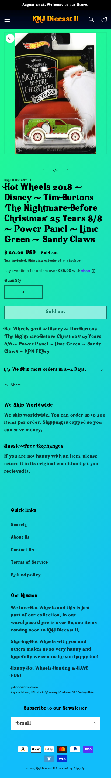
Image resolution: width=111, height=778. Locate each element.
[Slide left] (43, 171)
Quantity (12, 281)
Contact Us (22, 550)
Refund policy (25, 575)
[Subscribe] (94, 723)
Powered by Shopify (70, 768)
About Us (20, 537)
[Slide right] (68, 171)
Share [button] (16, 384)
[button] (7, 19)
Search (18, 525)
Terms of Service (29, 562)
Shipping (35, 261)
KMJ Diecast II (45, 768)
